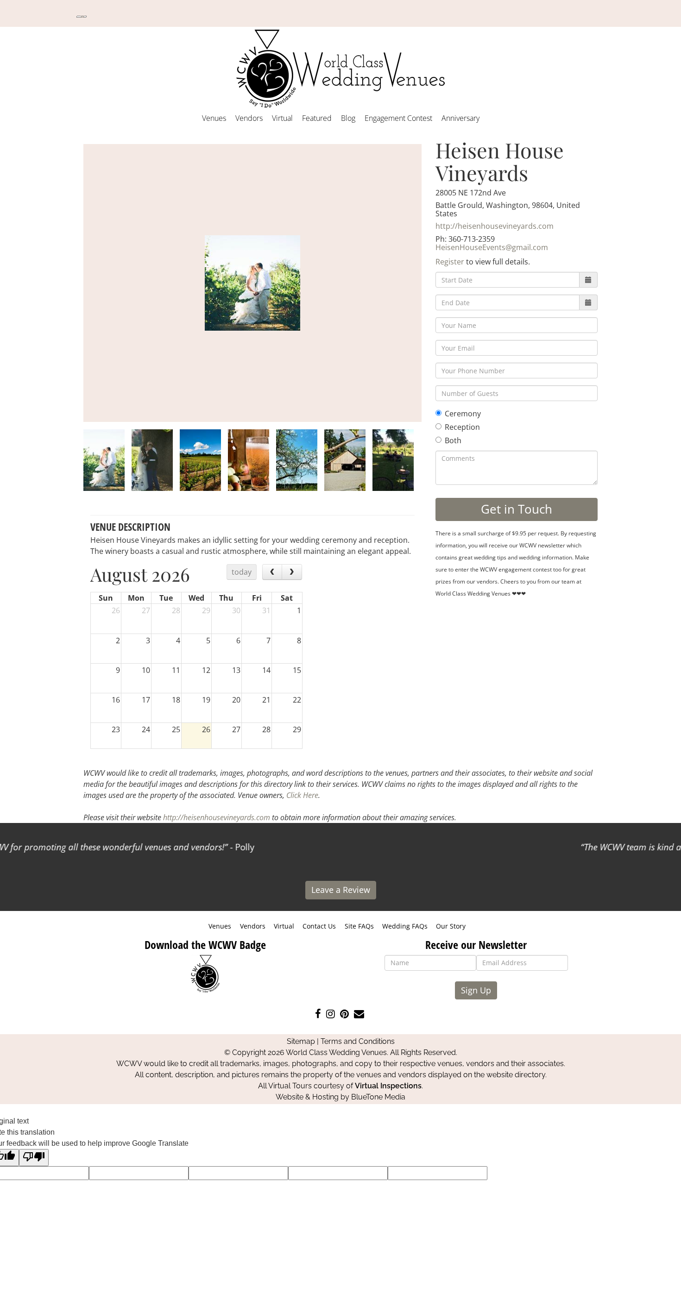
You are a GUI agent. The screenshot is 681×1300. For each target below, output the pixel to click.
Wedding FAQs (405, 926)
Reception (462, 427)
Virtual (282, 118)
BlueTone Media (378, 1097)
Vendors (249, 118)
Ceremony (463, 413)
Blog (348, 118)
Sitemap (301, 1041)
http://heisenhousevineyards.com (494, 226)
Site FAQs (359, 926)
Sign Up (476, 990)
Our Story (451, 926)
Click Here (302, 795)
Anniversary (460, 118)
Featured (317, 118)
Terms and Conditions (358, 1041)
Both (453, 440)
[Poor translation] (34, 1157)
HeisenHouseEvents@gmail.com (491, 247)
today (242, 572)
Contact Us (319, 926)
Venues (214, 118)
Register (449, 262)
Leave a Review (340, 889)
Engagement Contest (398, 118)
